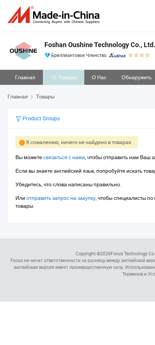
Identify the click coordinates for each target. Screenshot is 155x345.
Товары (67, 77)
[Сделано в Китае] (55, 15)
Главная (25, 77)
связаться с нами (64, 157)
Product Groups (40, 118)
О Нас (99, 77)
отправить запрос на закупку (61, 197)
